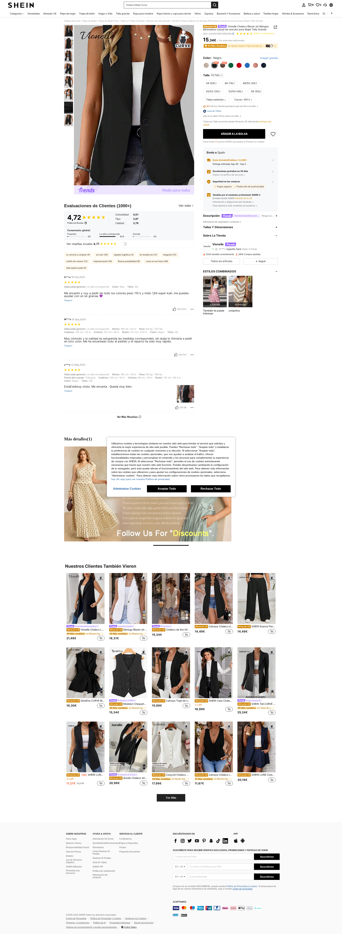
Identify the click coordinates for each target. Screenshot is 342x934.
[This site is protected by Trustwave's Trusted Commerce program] (175, 915)
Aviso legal (71, 839)
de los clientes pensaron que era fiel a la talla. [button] (231, 106)
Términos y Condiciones (77, 923)
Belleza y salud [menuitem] (252, 13)
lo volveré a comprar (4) (78, 254)
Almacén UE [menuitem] (49, 13)
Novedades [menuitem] (34, 13)
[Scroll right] (331, 13)
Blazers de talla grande (158, 21)
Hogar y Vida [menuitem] (105, 13)
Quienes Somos (73, 843)
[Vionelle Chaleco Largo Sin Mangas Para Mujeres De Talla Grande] (85, 598)
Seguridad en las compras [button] (226, 181)
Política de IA (99, 923)
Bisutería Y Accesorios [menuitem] (228, 13)
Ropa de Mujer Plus (108, 21)
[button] (325, 5)
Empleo (69, 856)
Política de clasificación (104, 871)
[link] (311, 5)
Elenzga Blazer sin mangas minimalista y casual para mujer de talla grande (128, 629)
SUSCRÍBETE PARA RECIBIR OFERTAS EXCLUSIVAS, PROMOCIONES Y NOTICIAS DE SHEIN (220, 850)
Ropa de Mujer (89, 21)
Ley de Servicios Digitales (74, 861)
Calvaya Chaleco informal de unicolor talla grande (214, 774)
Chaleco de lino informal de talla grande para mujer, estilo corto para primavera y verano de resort (171, 629)
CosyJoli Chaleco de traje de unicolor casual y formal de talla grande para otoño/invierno (171, 774)
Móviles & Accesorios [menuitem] (293, 13)
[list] (201, 840)
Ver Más (171, 797)
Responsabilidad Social (77, 847)
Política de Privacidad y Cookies (241, 886)
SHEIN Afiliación (74, 866)
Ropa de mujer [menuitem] (68, 13)
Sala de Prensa (73, 851)
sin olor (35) (102, 254)
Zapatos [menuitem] (208, 13)
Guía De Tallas (100, 862)
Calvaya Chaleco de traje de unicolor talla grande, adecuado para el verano (214, 626)
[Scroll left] (327, 13)
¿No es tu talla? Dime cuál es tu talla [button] (221, 116)
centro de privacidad (242, 889)
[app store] (235, 842)
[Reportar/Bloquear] (192, 309)
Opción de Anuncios (143, 923)
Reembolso (98, 847)
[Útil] (174, 309)
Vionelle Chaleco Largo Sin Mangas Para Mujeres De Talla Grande (86, 629)
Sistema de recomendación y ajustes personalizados (91, 927)
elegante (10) (169, 254)
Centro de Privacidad (76, 918)
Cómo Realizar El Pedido (101, 852)
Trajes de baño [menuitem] (87, 13)
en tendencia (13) (148, 254)
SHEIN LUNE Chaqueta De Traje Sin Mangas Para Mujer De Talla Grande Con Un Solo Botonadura (86, 774)
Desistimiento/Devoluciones (106, 843)
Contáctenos (125, 839)
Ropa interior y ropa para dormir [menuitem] (174, 13)
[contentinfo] (226, 908)
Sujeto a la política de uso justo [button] (228, 175)
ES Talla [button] (215, 75)
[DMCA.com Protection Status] (184, 915)
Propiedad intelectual (120, 923)
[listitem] (215, 291)
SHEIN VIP (98, 866)
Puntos (122, 847)
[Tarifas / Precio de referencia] (217, 40)
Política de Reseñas (75, 223)
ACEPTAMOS (179, 902)
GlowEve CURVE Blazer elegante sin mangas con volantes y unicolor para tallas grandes (86, 700)
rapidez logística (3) (124, 254)
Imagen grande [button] (269, 58)
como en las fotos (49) (157, 261)
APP (235, 834)
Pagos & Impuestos (128, 843)
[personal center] (304, 5)
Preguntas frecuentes (129, 851)
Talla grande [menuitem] (122, 13)
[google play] (242, 842)
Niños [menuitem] (198, 13)
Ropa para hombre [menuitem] (143, 13)
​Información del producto (100, 876)
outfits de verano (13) (76, 261)
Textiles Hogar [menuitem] (271, 13)
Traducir (68, 300)
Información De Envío (103, 839)
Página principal (72, 21)
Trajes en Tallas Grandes (132, 21)
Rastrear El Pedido (102, 858)
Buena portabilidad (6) (129, 261)
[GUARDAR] (273, 134)
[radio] (206, 65)
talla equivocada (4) (76, 268)
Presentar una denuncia (73, 871)
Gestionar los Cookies (135, 918)
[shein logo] (21, 5)
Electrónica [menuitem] (313, 13)
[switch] (124, 244)
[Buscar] (214, 5)
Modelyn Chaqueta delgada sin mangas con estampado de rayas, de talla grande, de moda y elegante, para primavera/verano (128, 703)
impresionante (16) (103, 261)
